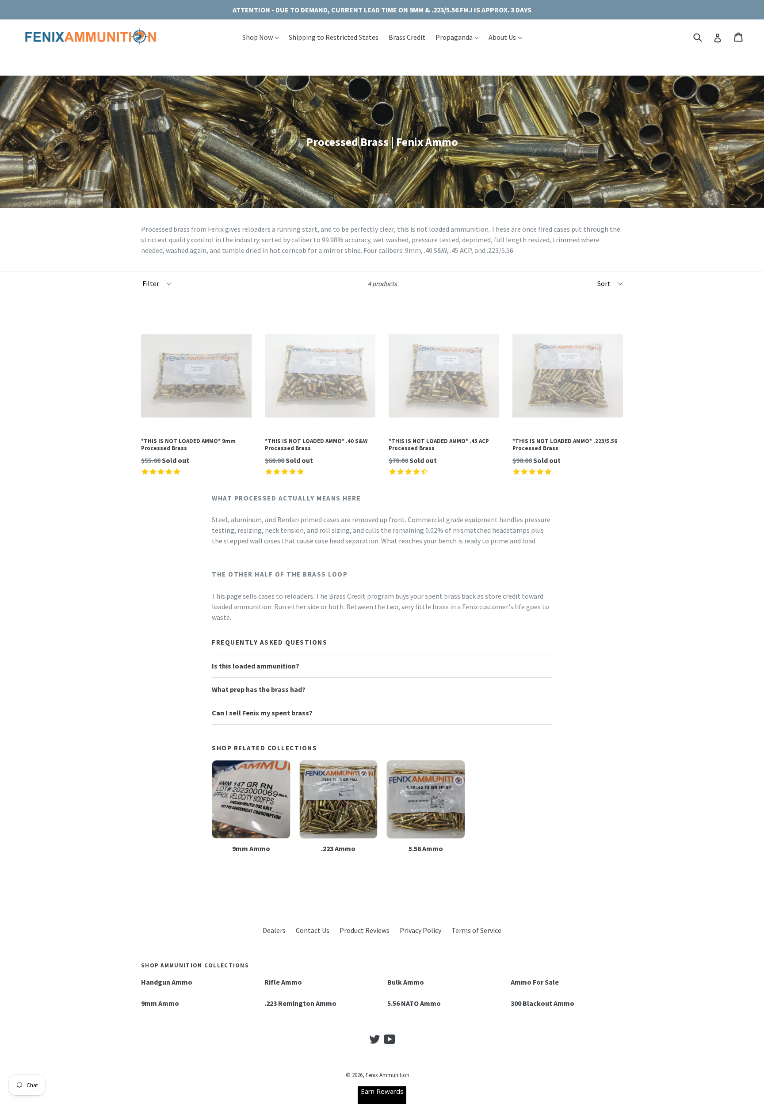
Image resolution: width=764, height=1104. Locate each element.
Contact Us (312, 930)
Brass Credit (407, 37)
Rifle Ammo (283, 982)
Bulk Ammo (405, 982)
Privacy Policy (420, 930)
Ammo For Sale (535, 982)
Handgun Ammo (166, 982)
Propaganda (459, 37)
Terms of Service (476, 930)
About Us (507, 37)
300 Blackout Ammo (542, 1003)
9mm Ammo (160, 1003)
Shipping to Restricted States (333, 37)
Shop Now (262, 37)
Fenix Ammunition (387, 1075)
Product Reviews (365, 930)
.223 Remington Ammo (300, 1003)
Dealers (274, 930)
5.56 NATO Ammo (414, 1003)
